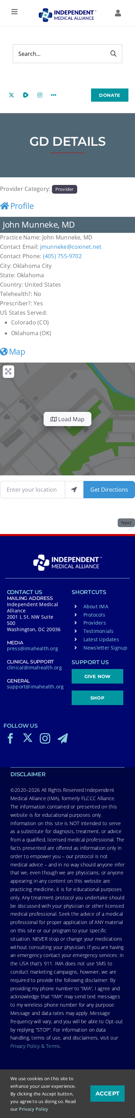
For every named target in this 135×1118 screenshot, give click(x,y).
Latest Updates (101, 639)
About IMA (95, 606)
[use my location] (74, 489)
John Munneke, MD (39, 224)
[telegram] (62, 738)
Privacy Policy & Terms (35, 1046)
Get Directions (109, 489)
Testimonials (98, 631)
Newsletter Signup (105, 647)
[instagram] (45, 738)
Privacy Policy (33, 1109)
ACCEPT (107, 1093)
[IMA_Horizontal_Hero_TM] (67, 11)
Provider (64, 189)
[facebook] (10, 738)
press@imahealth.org (32, 648)
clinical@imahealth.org (34, 667)
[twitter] (27, 737)
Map (17, 351)
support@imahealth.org (35, 686)
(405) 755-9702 (62, 256)
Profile (22, 205)
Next (126, 522)
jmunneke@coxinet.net (71, 247)
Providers (94, 622)
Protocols (94, 614)
